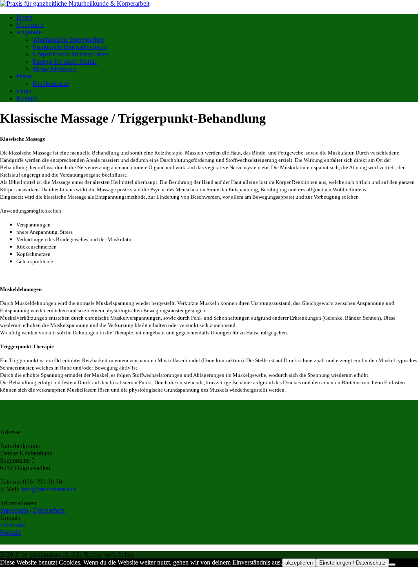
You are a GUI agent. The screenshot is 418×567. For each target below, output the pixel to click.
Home (24, 17)
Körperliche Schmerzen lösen (71, 54)
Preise (24, 76)
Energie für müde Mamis (65, 61)
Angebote (29, 32)
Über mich (30, 24)
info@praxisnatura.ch (49, 489)
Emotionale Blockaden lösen (70, 46)
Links (23, 90)
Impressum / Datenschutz (32, 510)
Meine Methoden (55, 68)
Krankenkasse (51, 83)
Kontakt (26, 98)
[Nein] (392, 564)
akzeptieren (299, 563)
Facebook (12, 525)
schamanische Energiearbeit (68, 39)
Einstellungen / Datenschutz (352, 563)
